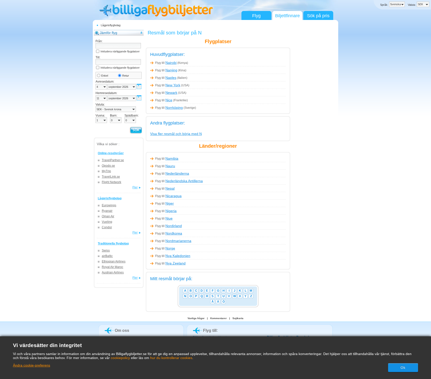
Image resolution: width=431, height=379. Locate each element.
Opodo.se (108, 165)
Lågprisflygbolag (110, 25)
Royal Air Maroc (112, 267)
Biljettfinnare (287, 15)
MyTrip (106, 171)
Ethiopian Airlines (113, 261)
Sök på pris (318, 15)
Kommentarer (218, 318)
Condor (107, 227)
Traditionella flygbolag (113, 243)
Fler (135, 187)
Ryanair (107, 211)
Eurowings (109, 205)
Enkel (104, 75)
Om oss (122, 330)
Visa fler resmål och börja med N (176, 134)
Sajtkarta (237, 318)
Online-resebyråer (111, 153)
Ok (403, 368)
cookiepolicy (120, 358)
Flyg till (166, 63)
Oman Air (108, 216)
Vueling (107, 222)
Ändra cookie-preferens (31, 365)
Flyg (256, 15)
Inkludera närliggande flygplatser (120, 51)
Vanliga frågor (196, 318)
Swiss (106, 250)
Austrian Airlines (113, 272)
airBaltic (107, 256)
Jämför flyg (108, 33)
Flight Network (111, 182)
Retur (125, 75)
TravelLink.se (111, 176)
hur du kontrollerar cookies (171, 358)
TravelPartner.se (113, 160)
